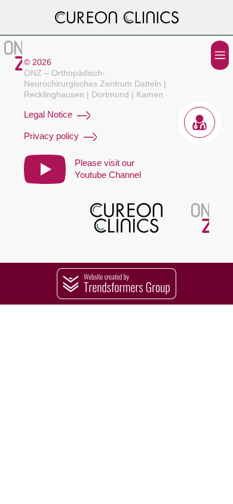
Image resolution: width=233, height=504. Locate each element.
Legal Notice (48, 114)
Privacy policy (51, 136)
